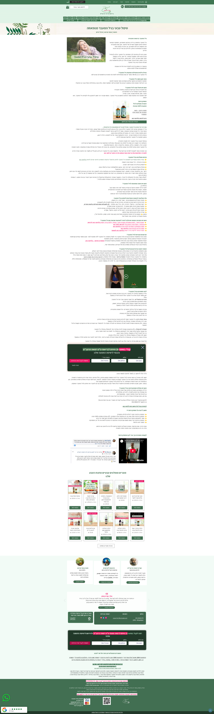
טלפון (124, 357)
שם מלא (140, 357)
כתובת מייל (106, 357)
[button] (142, 347)
